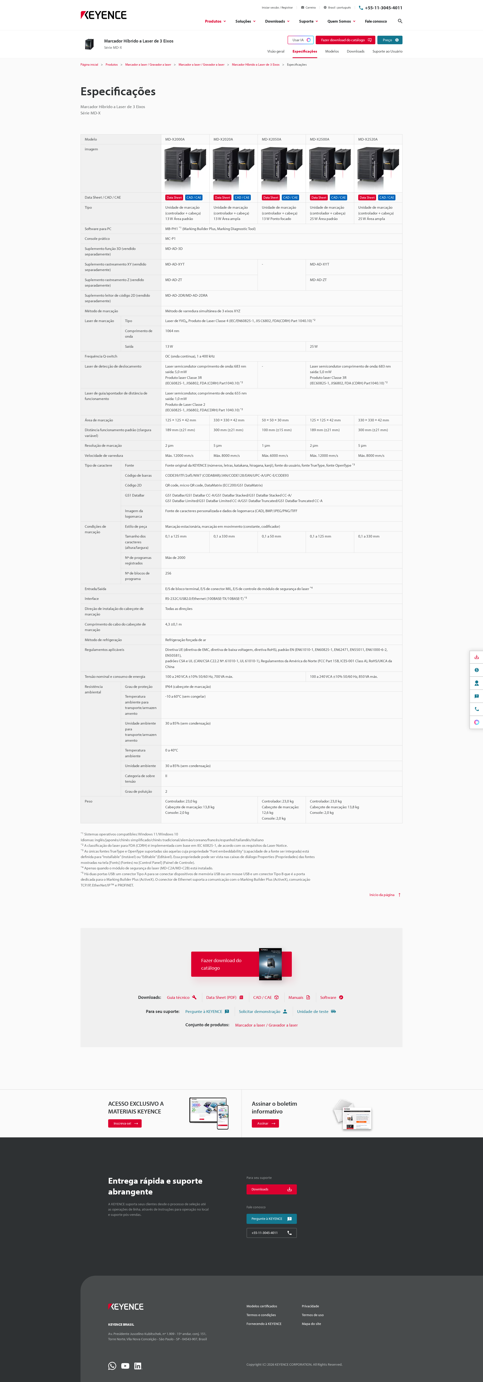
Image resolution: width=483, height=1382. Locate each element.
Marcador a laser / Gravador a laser (266, 1025)
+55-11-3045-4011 (384, 8)
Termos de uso (313, 1315)
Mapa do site (311, 1323)
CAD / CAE (262, 997)
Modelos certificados (262, 1306)
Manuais (296, 997)
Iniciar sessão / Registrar (277, 7)
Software (328, 997)
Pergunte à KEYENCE (203, 1011)
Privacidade (310, 1306)
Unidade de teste (313, 1011)
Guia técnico (178, 997)
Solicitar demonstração (259, 1011)
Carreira (311, 7)
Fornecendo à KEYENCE (264, 1323)
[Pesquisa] (400, 21)
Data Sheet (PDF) (221, 997)
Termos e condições (261, 1315)
